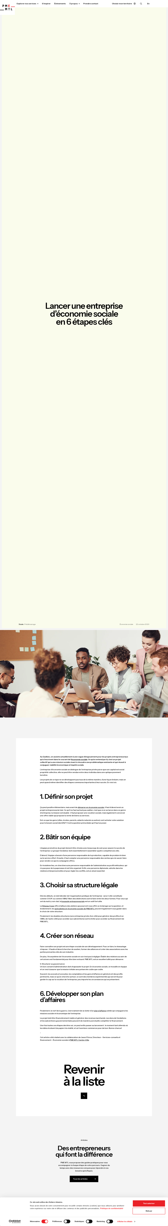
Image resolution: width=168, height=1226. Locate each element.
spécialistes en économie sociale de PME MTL (74, 909)
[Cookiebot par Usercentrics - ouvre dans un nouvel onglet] (15, 1221)
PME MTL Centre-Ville (79, 1040)
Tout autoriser (149, 1203)
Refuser (149, 1211)
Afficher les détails (124, 1221)
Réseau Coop (48, 906)
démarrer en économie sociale (91, 807)
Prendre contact (90, 3)
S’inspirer (46, 3)
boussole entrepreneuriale (73, 901)
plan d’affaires (100, 1011)
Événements (60, 3)
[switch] (67, 1221)
